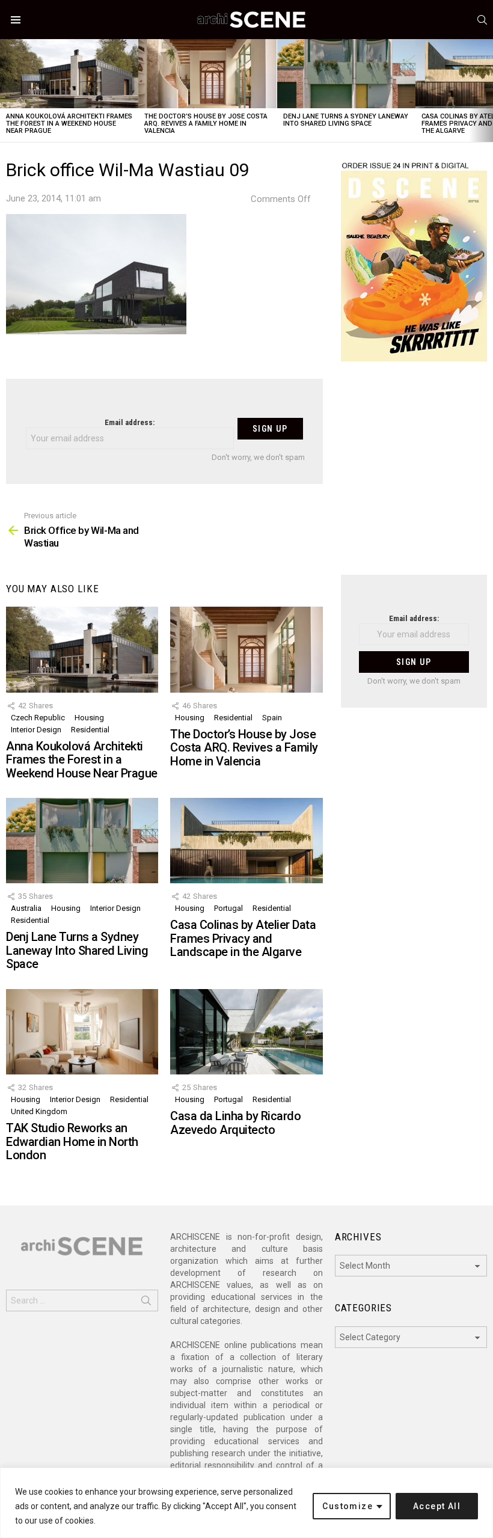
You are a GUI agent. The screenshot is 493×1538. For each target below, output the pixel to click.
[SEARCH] (482, 19)
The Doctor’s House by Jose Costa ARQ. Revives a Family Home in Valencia (206, 123)
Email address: (130, 422)
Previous (6, 90)
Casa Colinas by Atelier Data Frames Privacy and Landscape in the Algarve (243, 938)
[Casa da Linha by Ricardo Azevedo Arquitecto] (246, 1031)
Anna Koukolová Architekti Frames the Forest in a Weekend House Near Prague (69, 123)
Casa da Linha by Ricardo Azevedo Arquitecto (235, 1123)
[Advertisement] (414, 475)
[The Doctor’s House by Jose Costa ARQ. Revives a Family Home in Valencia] (207, 73)
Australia (26, 908)
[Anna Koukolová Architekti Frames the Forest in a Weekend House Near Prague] (69, 73)
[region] (246, 1503)
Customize (347, 1506)
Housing (89, 717)
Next (487, 90)
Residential (90, 729)
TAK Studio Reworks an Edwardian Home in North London (72, 1141)
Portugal (228, 908)
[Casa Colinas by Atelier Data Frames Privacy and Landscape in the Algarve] (246, 840)
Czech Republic (38, 717)
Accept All (437, 1506)
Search (146, 1303)
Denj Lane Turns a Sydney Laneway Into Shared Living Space (345, 119)
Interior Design (36, 729)
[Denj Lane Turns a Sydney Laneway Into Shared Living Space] (346, 73)
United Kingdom (39, 1111)
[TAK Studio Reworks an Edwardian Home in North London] (82, 1031)
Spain (272, 717)
